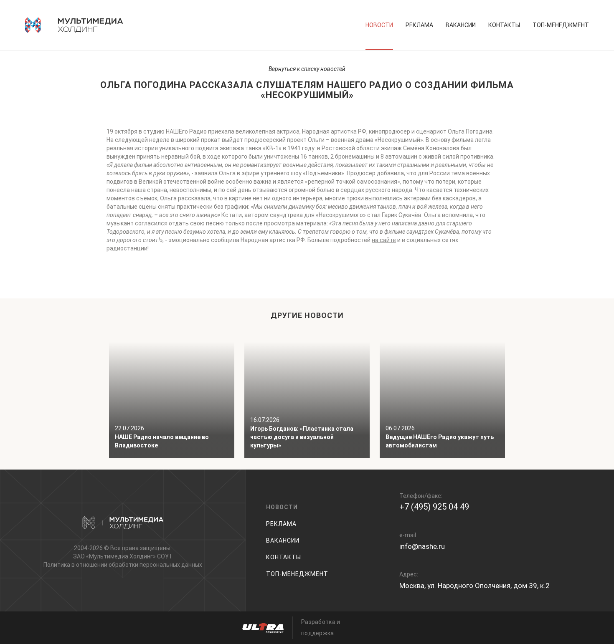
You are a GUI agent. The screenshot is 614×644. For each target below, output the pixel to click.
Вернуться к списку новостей (307, 69)
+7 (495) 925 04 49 (434, 507)
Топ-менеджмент (561, 25)
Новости (379, 25)
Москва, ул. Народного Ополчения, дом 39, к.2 (474, 585)
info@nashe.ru (422, 546)
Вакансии (461, 25)
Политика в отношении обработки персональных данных (122, 564)
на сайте (384, 240)
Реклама (419, 25)
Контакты (504, 25)
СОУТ (165, 556)
